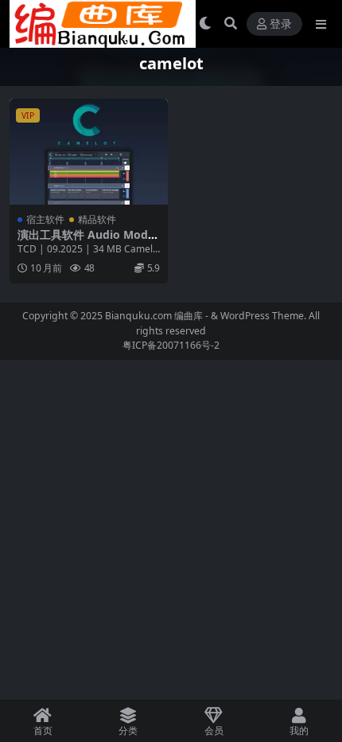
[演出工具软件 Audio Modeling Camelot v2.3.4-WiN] (89, 152)
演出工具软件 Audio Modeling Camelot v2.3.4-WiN (87, 241)
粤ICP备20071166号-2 (171, 345)
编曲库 (189, 315)
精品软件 (97, 219)
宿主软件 (45, 219)
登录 (281, 24)
